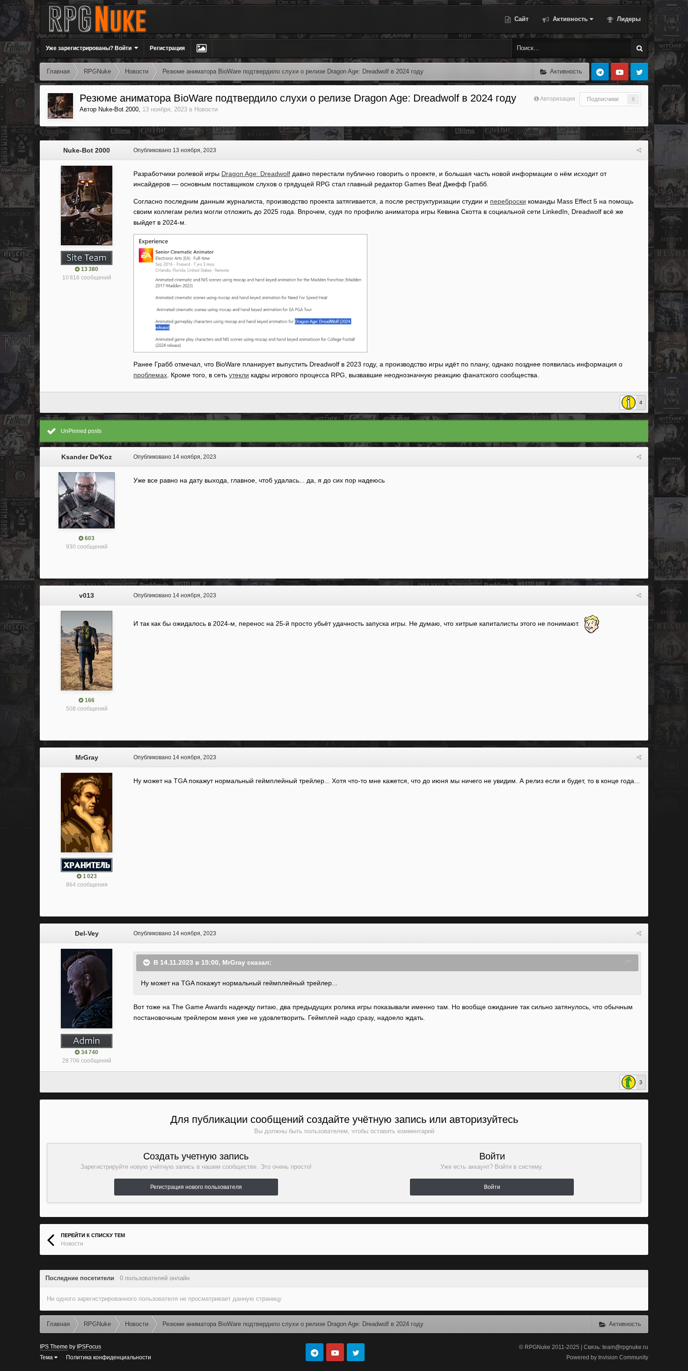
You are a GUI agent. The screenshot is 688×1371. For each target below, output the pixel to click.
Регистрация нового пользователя (196, 1187)
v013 (86, 595)
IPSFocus (89, 1346)
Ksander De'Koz (86, 457)
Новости (206, 109)
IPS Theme (54, 1346)
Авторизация (557, 98)
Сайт (520, 18)
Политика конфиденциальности (108, 1357)
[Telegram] (600, 72)
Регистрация (167, 48)
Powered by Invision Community (607, 1357)
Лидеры (628, 18)
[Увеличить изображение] (250, 292)
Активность (569, 18)
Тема (47, 1357)
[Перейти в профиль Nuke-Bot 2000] (60, 105)
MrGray (86, 757)
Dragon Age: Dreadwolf (255, 173)
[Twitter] (639, 72)
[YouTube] (620, 72)
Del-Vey (87, 933)
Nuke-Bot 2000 (118, 109)
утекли (239, 375)
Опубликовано (174, 150)
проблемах (150, 375)
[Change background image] (201, 48)
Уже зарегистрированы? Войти (90, 48)
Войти (492, 1187)
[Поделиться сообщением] (639, 150)
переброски (508, 201)
